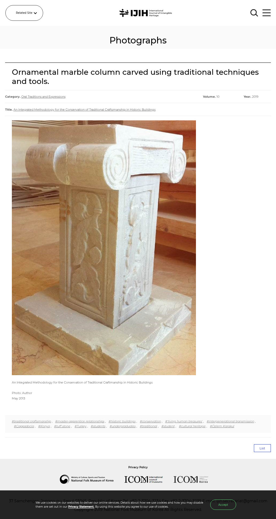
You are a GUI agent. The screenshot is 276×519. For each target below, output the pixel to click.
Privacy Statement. (81, 506)
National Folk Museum (92, 479)
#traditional (148, 426)
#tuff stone (62, 426)
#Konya (44, 426)
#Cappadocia (24, 426)
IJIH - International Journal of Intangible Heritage (146, 13)
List (262, 448)
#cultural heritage (192, 426)
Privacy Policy (138, 467)
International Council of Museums (149, 479)
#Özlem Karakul (222, 426)
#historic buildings (122, 421)
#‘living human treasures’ (183, 421)
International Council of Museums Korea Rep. (196, 479)
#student (168, 426)
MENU (267, 13)
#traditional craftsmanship (31, 421)
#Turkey (81, 426)
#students (98, 426)
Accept (223, 505)
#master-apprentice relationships (79, 421)
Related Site (24, 13)
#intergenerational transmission (230, 421)
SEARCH (254, 13)
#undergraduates (123, 426)
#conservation (150, 421)
